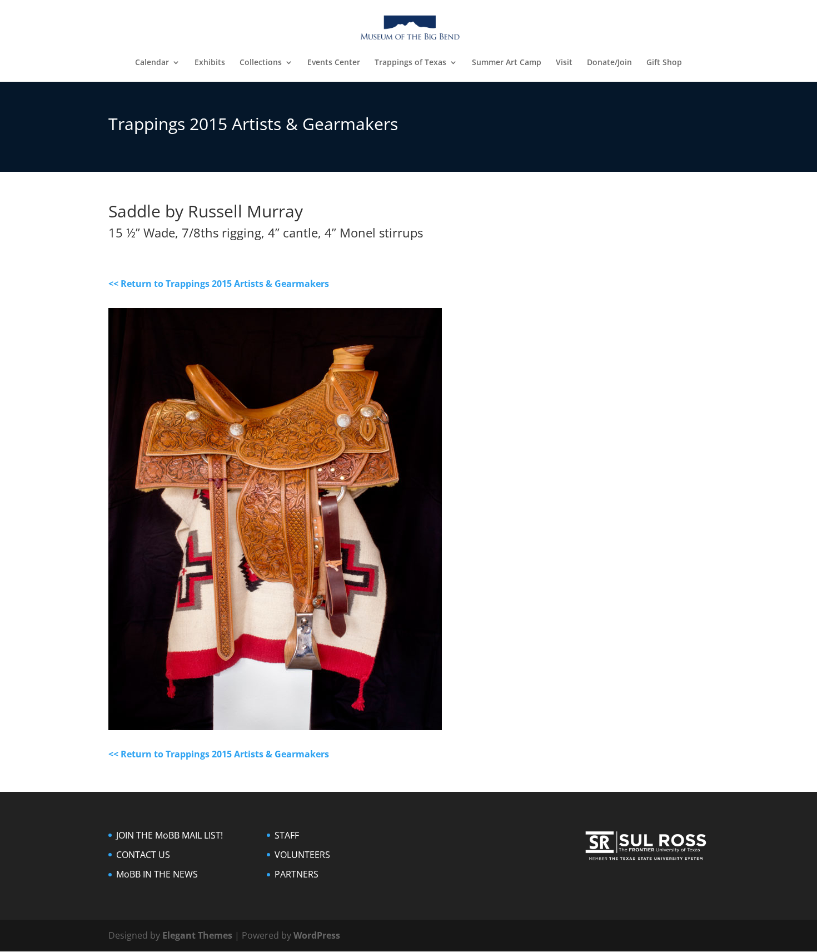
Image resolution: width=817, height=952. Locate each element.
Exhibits (210, 62)
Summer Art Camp (506, 62)
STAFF (287, 835)
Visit (564, 62)
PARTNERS (296, 874)
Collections (261, 62)
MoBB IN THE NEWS (157, 874)
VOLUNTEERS (302, 855)
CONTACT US (143, 855)
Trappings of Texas (410, 62)
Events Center (333, 62)
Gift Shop (664, 62)
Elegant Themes (197, 935)
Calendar (152, 62)
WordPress (316, 935)
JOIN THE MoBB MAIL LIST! (169, 835)
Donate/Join (609, 62)
